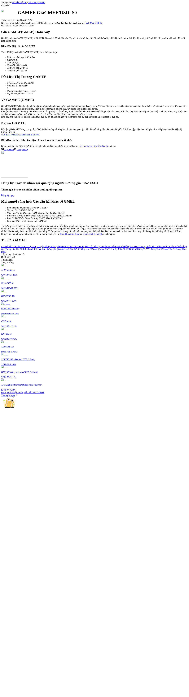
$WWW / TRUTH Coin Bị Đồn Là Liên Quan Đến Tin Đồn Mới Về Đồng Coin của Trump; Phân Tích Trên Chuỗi (113, 246)
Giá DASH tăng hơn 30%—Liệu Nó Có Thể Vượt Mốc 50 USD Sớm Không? (107, 249)
